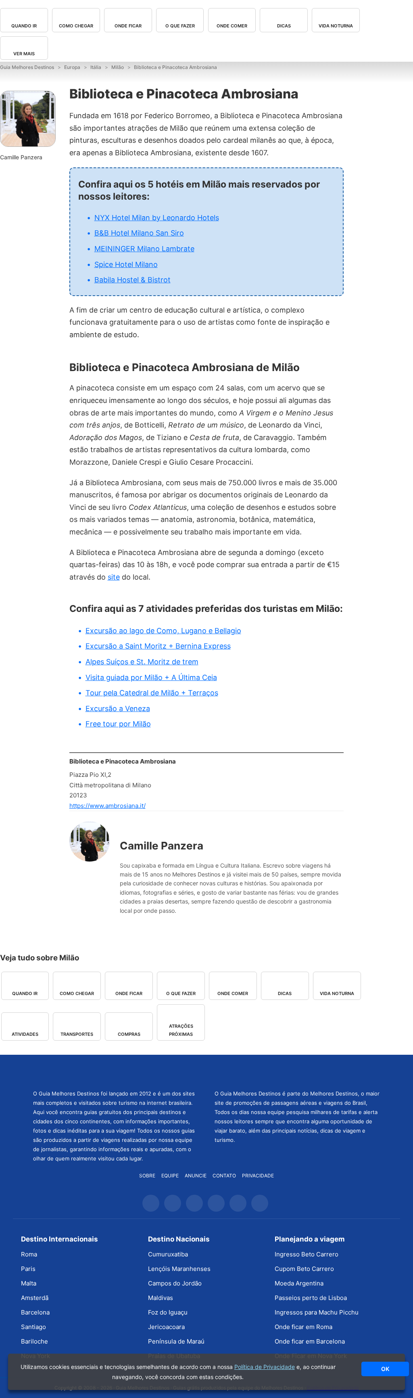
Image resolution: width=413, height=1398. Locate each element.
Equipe (170, 1176)
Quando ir (24, 26)
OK (385, 1368)
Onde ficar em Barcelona (310, 1341)
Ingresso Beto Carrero (306, 1254)
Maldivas (160, 1298)
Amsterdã (34, 1298)
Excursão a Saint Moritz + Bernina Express (158, 646)
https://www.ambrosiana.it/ (107, 806)
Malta (28, 1283)
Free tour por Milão (118, 724)
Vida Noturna (336, 26)
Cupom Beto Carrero (304, 1269)
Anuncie (195, 1176)
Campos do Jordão (175, 1283)
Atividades (25, 1034)
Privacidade (258, 1176)
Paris (28, 1269)
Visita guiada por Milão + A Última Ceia (151, 677)
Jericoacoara (166, 1327)
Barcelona (35, 1312)
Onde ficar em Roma (303, 1327)
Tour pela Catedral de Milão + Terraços (152, 693)
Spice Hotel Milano (126, 264)
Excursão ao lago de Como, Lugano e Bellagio (163, 630)
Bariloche (34, 1341)
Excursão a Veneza (118, 708)
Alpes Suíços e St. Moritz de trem (142, 661)
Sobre (147, 1176)
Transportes (76, 1034)
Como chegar (76, 26)
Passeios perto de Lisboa (311, 1298)
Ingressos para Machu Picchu (317, 1312)
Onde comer (232, 26)
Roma (29, 1254)
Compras (129, 1034)
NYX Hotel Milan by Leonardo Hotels (156, 217)
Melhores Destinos (297, 1071)
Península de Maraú (176, 1341)
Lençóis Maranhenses (179, 1269)
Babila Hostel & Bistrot (132, 279)
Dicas (284, 26)
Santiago (33, 1327)
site (114, 577)
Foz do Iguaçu (168, 1312)
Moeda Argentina (299, 1283)
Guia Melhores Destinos (115, 1071)
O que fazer (180, 26)
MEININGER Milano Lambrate (144, 248)
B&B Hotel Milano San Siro (139, 233)
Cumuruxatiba (168, 1254)
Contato (224, 1176)
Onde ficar (128, 26)
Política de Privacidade (264, 1366)
